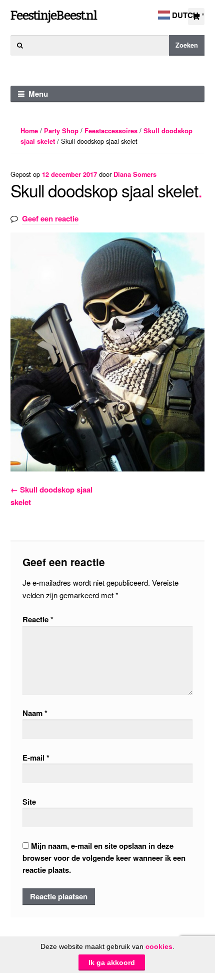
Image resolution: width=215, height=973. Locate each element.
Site (29, 801)
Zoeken (187, 45)
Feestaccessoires (111, 130)
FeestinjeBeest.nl (53, 15)
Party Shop (61, 130)
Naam (35, 712)
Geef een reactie (50, 218)
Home (29, 130)
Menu (38, 93)
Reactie (38, 619)
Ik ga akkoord (111, 962)
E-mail (36, 757)
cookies (159, 946)
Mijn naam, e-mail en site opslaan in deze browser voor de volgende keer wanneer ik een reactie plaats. (104, 858)
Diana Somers (135, 174)
